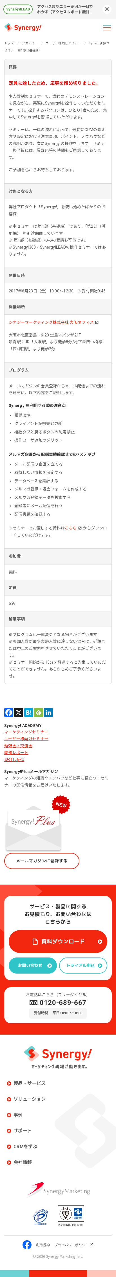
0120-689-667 (63, 1003)
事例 (18, 1115)
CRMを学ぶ (25, 1146)
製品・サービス (30, 1083)
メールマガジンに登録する (42, 861)
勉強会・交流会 (18, 746)
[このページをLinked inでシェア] (48, 712)
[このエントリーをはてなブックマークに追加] (28, 712)
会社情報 (23, 1162)
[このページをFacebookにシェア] (8, 712)
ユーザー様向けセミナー (26, 739)
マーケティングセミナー (26, 732)
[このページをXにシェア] (18, 712)
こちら (71, 528)
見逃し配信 (14, 759)
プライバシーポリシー (71, 1244)
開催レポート (16, 752)
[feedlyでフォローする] (38, 712)
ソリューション (30, 1099)
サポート (23, 1130)
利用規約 (43, 1244)
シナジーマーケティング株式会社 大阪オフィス (51, 322)
